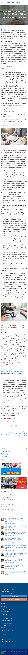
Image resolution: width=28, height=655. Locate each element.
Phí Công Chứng (5, 456)
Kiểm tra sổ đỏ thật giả (16, 150)
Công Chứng (9, 651)
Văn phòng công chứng (6, 618)
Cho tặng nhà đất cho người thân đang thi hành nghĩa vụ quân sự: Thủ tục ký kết (15, 532)
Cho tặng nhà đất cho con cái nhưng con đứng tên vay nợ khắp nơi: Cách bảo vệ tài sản (15, 547)
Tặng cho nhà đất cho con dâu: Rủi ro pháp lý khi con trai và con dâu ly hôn (14, 560)
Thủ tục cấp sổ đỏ (5, 451)
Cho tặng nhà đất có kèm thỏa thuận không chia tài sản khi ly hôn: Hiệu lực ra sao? (15, 520)
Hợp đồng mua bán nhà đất (7, 625)
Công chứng (14, 9)
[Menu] (2, 2)
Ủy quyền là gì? (5, 30)
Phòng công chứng (17, 651)
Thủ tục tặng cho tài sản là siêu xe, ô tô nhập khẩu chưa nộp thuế (15, 566)
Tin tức (3, 459)
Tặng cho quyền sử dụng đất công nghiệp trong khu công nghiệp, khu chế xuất (15, 554)
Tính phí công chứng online (7, 628)
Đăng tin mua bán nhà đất (7, 630)
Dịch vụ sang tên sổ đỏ (6, 620)
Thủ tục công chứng (6, 454)
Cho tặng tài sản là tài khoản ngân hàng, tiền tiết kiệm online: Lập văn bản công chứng (15, 540)
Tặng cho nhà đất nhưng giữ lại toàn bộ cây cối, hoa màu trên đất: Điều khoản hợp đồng (16, 573)
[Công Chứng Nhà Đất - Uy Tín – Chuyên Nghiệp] (14, 2)
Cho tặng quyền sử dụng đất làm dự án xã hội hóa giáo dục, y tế (15, 526)
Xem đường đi (14, 596)
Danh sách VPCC (5, 611)
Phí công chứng (15, 599)
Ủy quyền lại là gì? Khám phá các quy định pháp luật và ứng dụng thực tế (20, 433)
